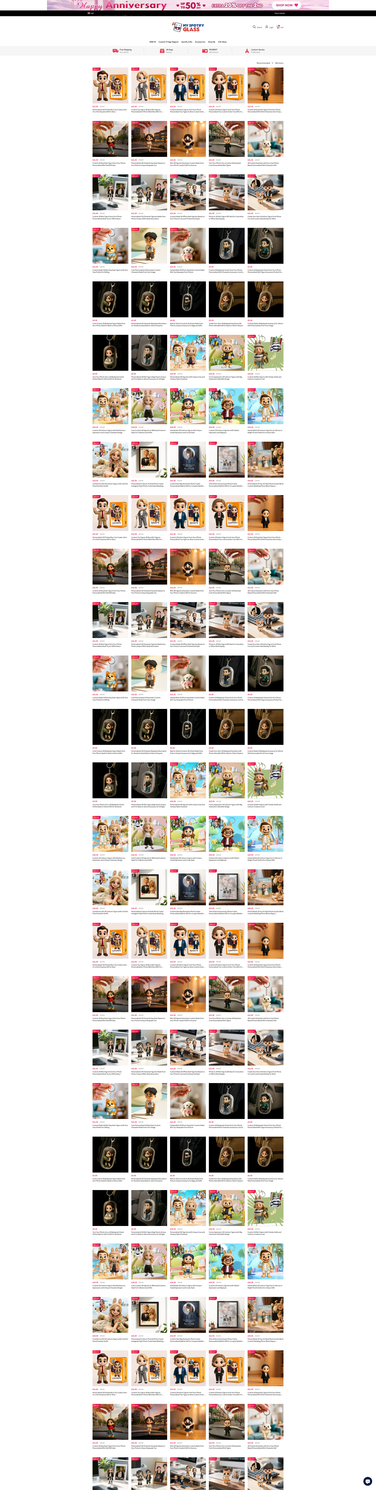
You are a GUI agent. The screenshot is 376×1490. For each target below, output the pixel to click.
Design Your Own (110, 117)
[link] (168, 42)
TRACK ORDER (279, 13)
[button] (257, 27)
